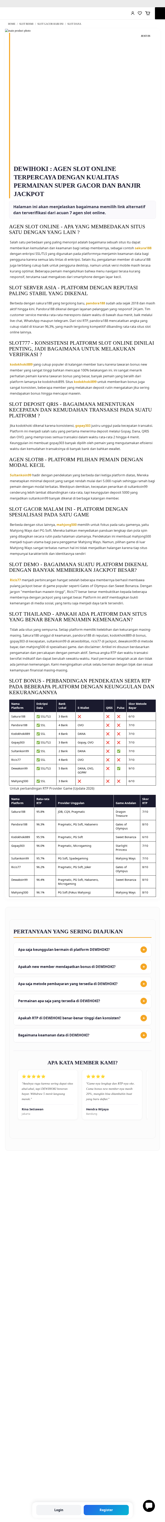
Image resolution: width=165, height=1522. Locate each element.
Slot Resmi (26, 24)
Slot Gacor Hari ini (50, 24)
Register (106, 1510)
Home (12, 24)
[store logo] (17, 13)
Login (58, 1510)
